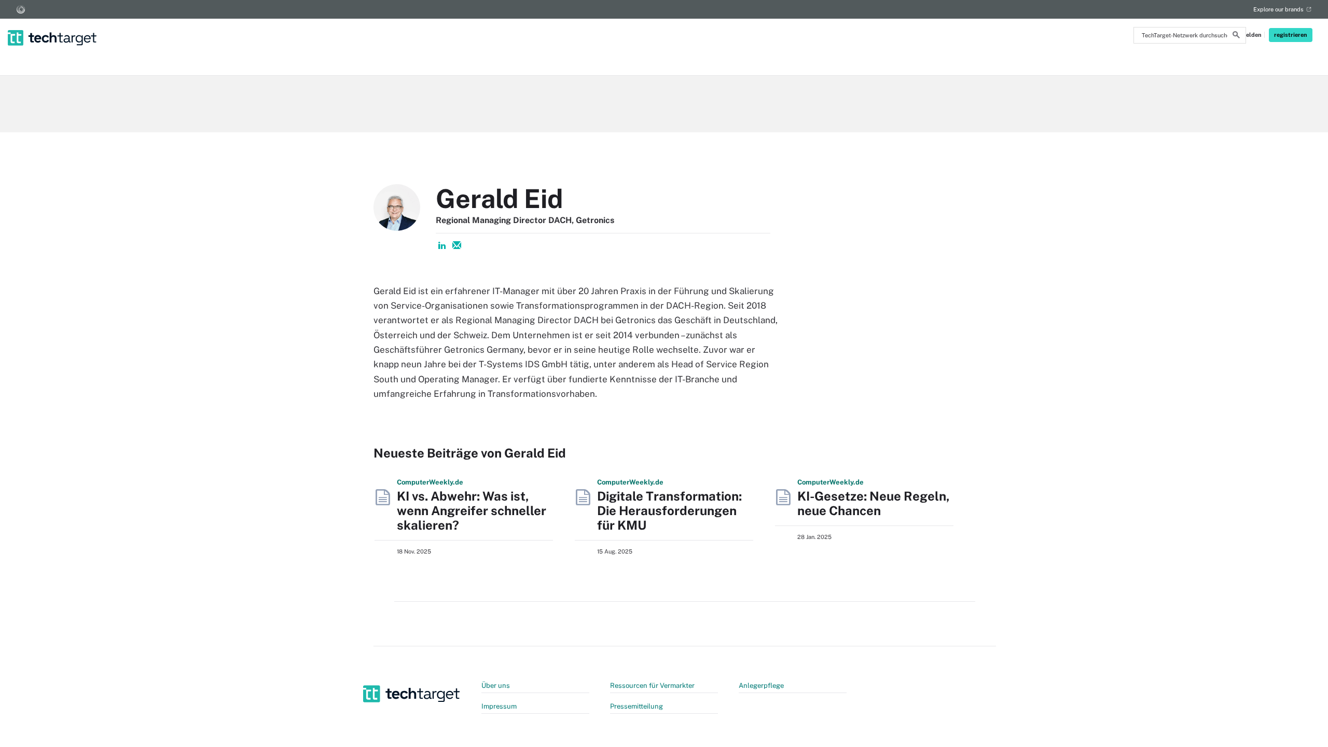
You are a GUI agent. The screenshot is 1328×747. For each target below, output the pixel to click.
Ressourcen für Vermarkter (652, 685)
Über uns (495, 685)
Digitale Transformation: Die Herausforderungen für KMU (669, 510)
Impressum (499, 706)
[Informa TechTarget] (21, 9)
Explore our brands (1278, 9)
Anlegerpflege (761, 685)
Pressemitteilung (636, 706)
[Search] (1236, 36)
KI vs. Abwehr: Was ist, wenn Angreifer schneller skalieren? (471, 510)
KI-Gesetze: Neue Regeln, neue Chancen (873, 503)
